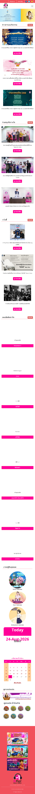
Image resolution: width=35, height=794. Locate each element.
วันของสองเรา (17, 345)
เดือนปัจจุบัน (17, 683)
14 (25, 670)
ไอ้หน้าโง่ (17, 528)
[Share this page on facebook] (26, 1)
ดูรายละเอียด (17, 53)
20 (21, 673)
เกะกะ (17, 376)
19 (17, 673)
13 (21, 670)
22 (29, 673)
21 (25, 673)
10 (10, 670)
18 (13, 673)
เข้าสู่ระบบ (12, 1)
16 (6, 673)
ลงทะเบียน (20, 1)
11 (13, 670)
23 (6, 676)
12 (17, 670)
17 (10, 673)
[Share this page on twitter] (29, 1)
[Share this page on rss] (32, 1)
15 (29, 670)
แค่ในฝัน (17, 437)
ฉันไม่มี (17, 406)
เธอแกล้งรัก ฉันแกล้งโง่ (17, 498)
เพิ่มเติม (30, 25)
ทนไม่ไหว (17, 559)
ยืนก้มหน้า (17, 467)
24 (10, 676)
